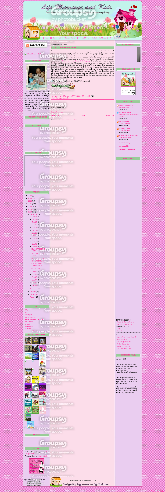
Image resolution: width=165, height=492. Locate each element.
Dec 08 (34, 247)
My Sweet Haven (125, 112)
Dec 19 (34, 230)
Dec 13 (34, 238)
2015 (30, 196)
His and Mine (84, 38)
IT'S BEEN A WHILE (125, 123)
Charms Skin (42, 456)
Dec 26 (34, 222)
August (33, 297)
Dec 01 (34, 285)
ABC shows (29, 322)
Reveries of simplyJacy (127, 149)
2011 (30, 204)
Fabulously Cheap (99, 38)
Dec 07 (34, 272)
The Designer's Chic (124, 333)
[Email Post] (92, 96)
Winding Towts (122, 343)
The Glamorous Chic (124, 340)
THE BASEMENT (37, 261)
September (34, 294)
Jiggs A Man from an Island (126, 329)
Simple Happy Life (126, 105)
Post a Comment (57, 112)
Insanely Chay (124, 129)
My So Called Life (123, 336)
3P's (26, 310)
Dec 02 (34, 283)
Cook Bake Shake (116, 38)
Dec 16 (34, 236)
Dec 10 (34, 241)
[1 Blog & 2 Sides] (42, 375)
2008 (30, 212)
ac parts (27, 324)
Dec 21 (34, 227)
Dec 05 (34, 277)
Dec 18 (34, 233)
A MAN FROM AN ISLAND (128, 136)
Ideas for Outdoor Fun (126, 107)
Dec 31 (34, 217)
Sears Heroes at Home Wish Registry (76, 61)
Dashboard (57, 38)
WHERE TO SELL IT (38, 258)
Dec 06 (34, 274)
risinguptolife (124, 121)
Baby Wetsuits (122, 331)
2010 (30, 206)
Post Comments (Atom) (69, 120)
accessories (29, 326)
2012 (30, 201)
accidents (28, 329)
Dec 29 (34, 219)
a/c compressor (30, 317)
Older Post (110, 115)
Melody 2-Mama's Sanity (125, 314)
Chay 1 (119, 320)
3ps (26, 312)
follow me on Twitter (158, 491)
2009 (30, 209)
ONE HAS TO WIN (125, 137)
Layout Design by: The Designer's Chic (82, 480)
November (34, 289)
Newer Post (55, 115)
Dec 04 (34, 280)
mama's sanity (124, 143)
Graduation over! (124, 130)
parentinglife (124, 146)
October (33, 291)
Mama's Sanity (70, 38)
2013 (30, 198)
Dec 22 (34, 225)
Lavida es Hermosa (123, 338)
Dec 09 (34, 244)
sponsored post (65, 98)
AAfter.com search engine (34, 319)
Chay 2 (119, 323)
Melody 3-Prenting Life (124, 316)
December (34, 214)
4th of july (28, 315)
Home (47, 38)
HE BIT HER (35, 268)
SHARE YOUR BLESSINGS (36, 264)
